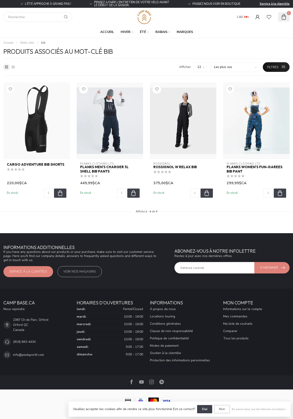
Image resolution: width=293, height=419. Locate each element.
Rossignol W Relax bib (175, 167)
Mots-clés (27, 43)
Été (143, 32)
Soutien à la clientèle (165, 353)
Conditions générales (165, 324)
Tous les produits (236, 338)
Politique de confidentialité (169, 338)
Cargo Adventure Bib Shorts (35, 164)
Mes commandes (235, 316)
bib (43, 43)
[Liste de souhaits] (269, 17)
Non (222, 409)
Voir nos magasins (79, 271)
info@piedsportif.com (28, 355)
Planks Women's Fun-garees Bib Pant (254, 169)
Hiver (125, 32)
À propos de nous (163, 309)
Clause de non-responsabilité (171, 331)
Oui (204, 409)
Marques (185, 32)
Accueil (107, 32)
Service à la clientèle (275, 4)
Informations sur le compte (242, 309)
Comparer (230, 331)
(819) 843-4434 (24, 342)
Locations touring (162, 316)
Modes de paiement (164, 345)
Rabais (161, 32)
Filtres (273, 67)
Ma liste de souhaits (237, 324)
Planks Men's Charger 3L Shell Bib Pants (104, 169)
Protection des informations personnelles (180, 360)
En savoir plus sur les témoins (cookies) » (259, 409)
